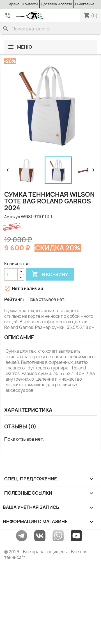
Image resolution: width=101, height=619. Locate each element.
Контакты (30, 4)
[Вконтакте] (39, 535)
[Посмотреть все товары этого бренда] (21, 226)
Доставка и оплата (56, 4)
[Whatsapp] (58, 535)
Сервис (13, 4)
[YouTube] (76, 535)
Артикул (12, 216)
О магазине (84, 4)
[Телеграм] (21, 535)
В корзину (50, 274)
